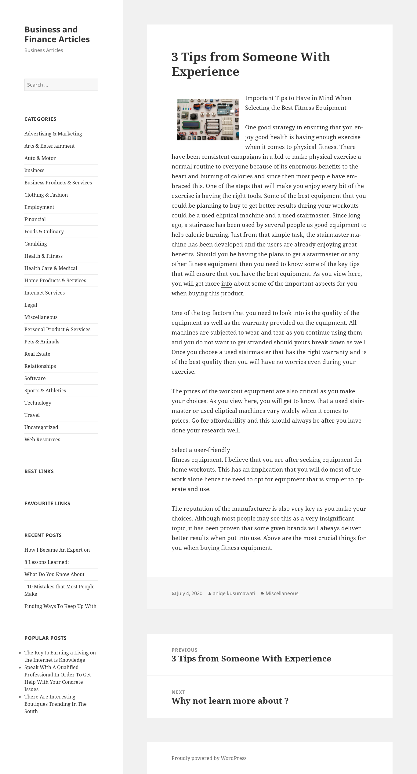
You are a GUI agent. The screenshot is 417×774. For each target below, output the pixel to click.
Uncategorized (41, 427)
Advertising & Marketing (53, 133)
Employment (39, 207)
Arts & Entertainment (49, 146)
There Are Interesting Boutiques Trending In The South (55, 704)
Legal (30, 305)
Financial (35, 219)
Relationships (40, 366)
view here (243, 401)
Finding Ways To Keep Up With (60, 606)
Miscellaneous (40, 317)
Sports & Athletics (45, 390)
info (226, 283)
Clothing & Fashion (46, 194)
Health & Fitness (43, 256)
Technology (37, 402)
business (34, 170)
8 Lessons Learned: (46, 562)
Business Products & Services (58, 182)
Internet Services (44, 292)
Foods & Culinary (44, 231)
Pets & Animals (41, 341)
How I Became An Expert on (57, 549)
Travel (32, 415)
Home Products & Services (55, 280)
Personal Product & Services (57, 329)
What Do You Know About (54, 574)
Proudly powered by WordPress (209, 758)
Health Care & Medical (50, 268)
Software (35, 378)
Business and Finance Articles (57, 34)
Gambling (35, 243)
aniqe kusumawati (234, 593)
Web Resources (42, 439)
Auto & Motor (40, 158)
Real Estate (37, 353)
